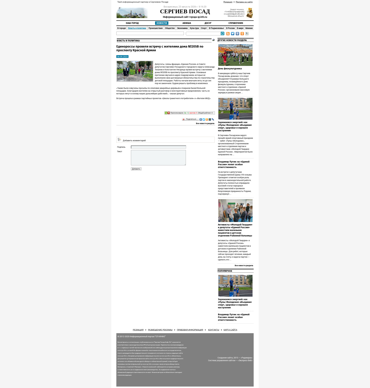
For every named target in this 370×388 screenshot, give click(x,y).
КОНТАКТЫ (213, 330)
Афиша (187, 23)
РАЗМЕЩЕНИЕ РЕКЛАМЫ (160, 330)
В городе (121, 28)
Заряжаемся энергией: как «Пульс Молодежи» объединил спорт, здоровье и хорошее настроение (235, 126)
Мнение (249, 28)
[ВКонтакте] (200, 119)
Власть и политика (137, 28)
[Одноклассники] (206, 119)
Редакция (227, 2)
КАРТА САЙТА (230, 330)
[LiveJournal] (212, 119)
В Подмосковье (216, 28)
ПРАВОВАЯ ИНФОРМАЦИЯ (190, 330)
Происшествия (156, 28)
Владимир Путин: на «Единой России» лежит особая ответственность (233, 164)
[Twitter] (203, 119)
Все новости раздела (205, 123)
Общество (170, 28)
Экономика (182, 28)
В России (230, 28)
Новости (162, 23)
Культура (194, 28)
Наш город (132, 23)
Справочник (236, 23)
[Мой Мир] (209, 119)
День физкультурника (230, 68)
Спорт (204, 28)
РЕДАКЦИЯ (138, 330)
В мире (240, 28)
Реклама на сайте (244, 2)
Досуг (208, 23)
